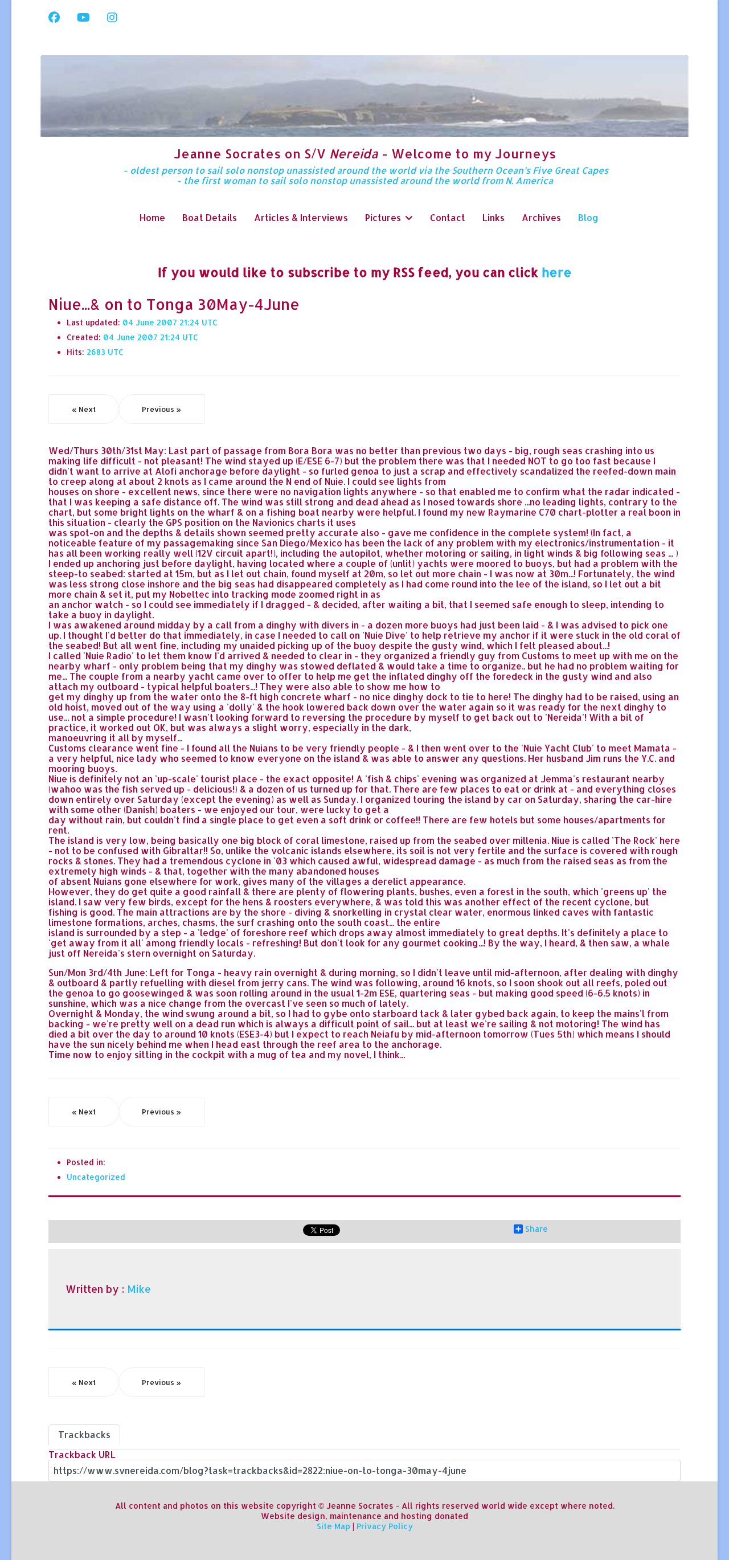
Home (152, 217)
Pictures (383, 217)
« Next (84, 409)
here (557, 272)
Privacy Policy (385, 1526)
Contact (447, 217)
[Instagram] (112, 17)
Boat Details (209, 217)
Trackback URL (82, 1454)
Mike (139, 1289)
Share (536, 1229)
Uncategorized (96, 1177)
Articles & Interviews (301, 217)
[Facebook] (54, 17)
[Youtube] (83, 17)
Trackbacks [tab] (84, 1434)
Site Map (333, 1526)
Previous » (161, 409)
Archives (541, 217)
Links (493, 217)
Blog (588, 217)
